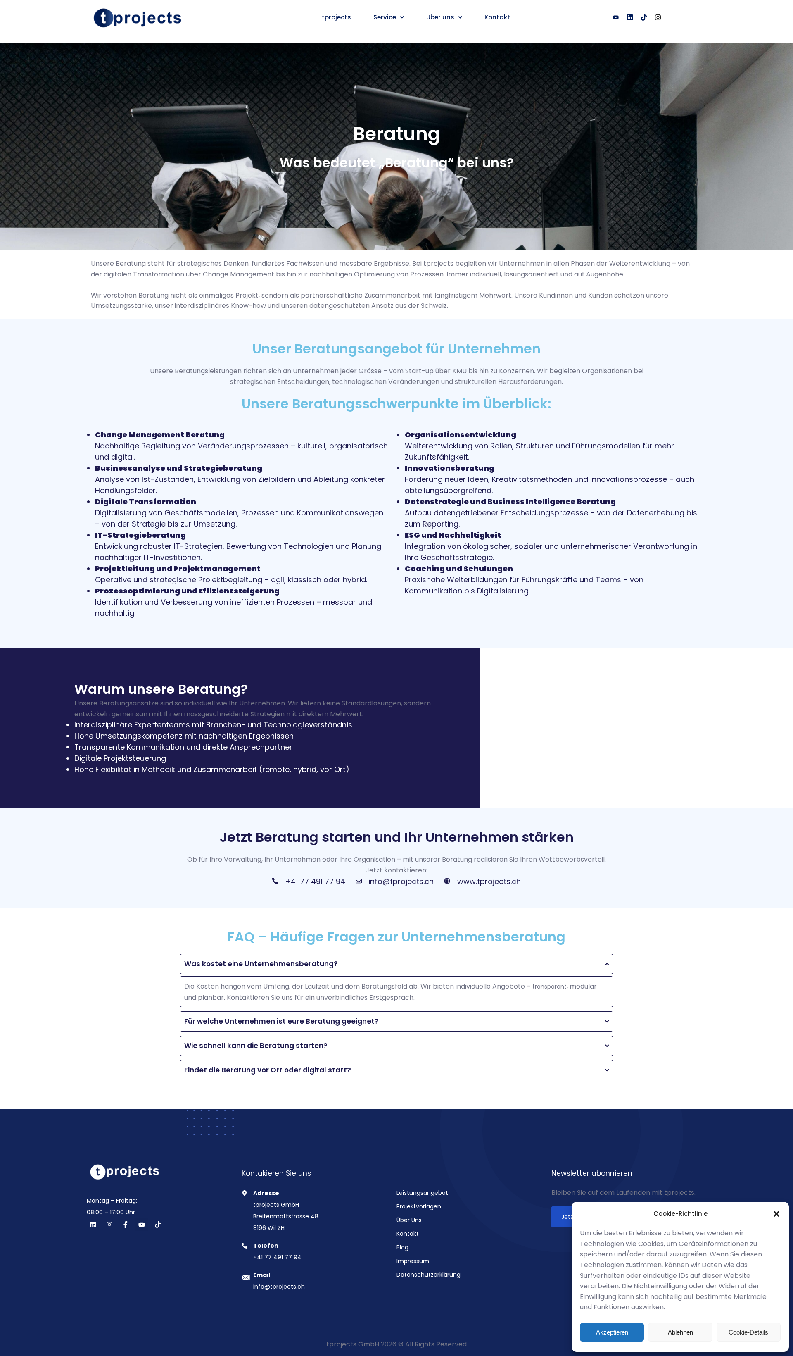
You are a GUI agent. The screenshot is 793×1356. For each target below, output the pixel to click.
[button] (776, 1214)
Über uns (440, 17)
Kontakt (497, 17)
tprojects (336, 17)
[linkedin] (630, 17)
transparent (549, 986)
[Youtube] (616, 17)
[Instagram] (658, 17)
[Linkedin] (93, 1224)
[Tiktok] (644, 17)
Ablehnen (680, 1332)
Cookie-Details (748, 1332)
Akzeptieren (612, 1332)
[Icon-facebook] (125, 1224)
